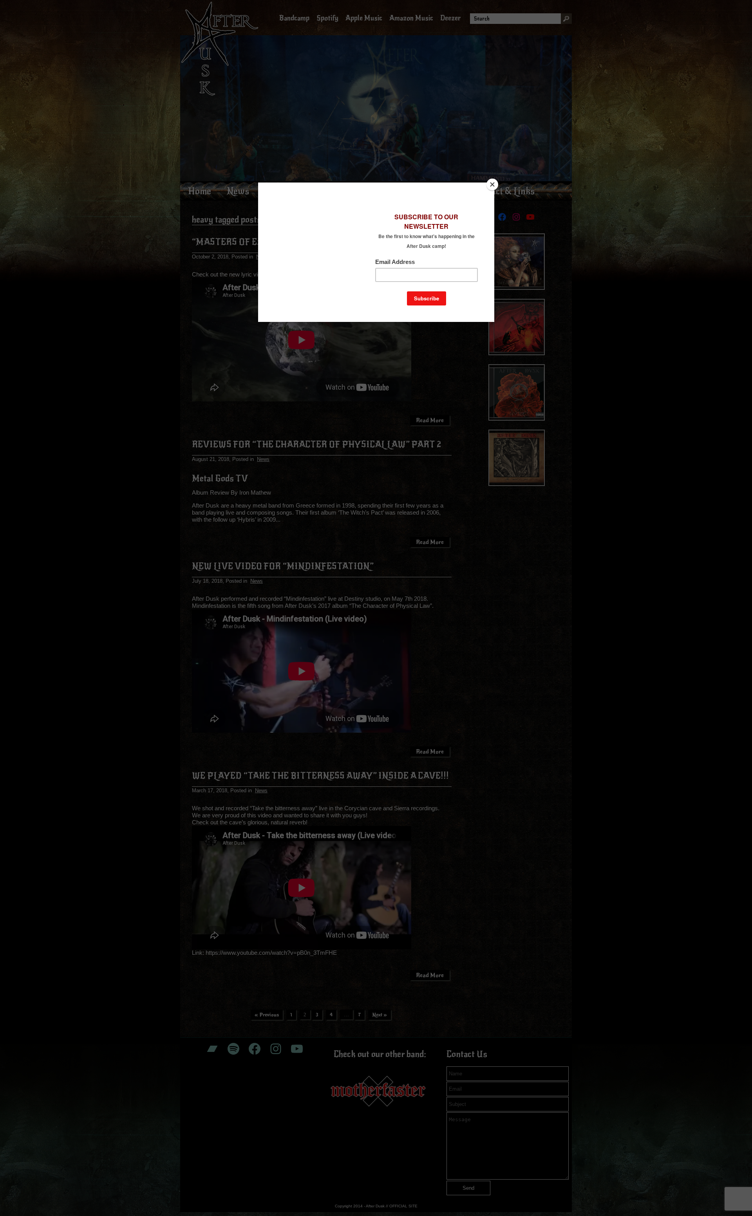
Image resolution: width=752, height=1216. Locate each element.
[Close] (492, 184)
